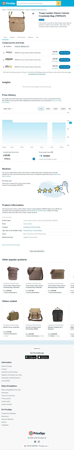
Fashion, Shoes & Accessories (15, 9)
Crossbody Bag (37, 230)
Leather (25, 237)
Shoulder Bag (27, 230)
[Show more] (3, 53)
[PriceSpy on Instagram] (39, 441)
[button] (7, 46)
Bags (27, 9)
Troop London (27, 224)
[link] (12, 279)
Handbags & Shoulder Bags (39, 9)
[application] (37, 130)
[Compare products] (33, 14)
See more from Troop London (11, 245)
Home (4, 9)
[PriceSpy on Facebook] (35, 441)
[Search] (58, 3)
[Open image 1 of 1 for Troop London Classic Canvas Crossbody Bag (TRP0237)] (16, 23)
